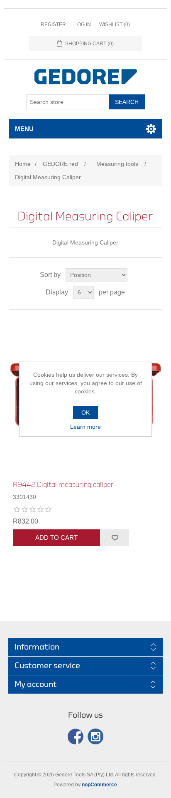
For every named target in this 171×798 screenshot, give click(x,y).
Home (23, 164)
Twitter (95, 736)
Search (127, 102)
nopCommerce (99, 785)
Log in (82, 24)
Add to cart (56, 537)
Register (53, 24)
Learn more (85, 426)
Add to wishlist (114, 537)
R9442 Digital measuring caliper (63, 484)
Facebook (75, 736)
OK (85, 412)
